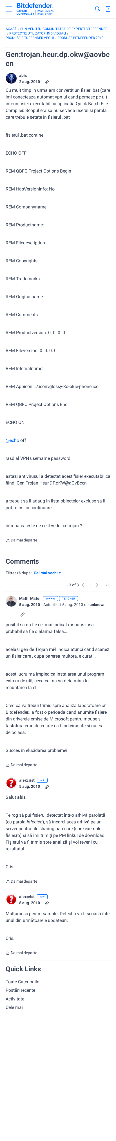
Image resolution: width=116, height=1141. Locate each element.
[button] (11, 78)
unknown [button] (98, 604)
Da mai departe (21, 541)
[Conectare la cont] (108, 9)
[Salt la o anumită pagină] (105, 584)
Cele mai (14, 1007)
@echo (12, 440)
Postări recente (20, 990)
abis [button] (23, 75)
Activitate (15, 999)
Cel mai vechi (46, 573)
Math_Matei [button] (30, 598)
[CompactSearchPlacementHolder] (98, 9)
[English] (35, 9)
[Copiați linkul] (46, 82)
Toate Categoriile (22, 981)
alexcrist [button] (27, 780)
